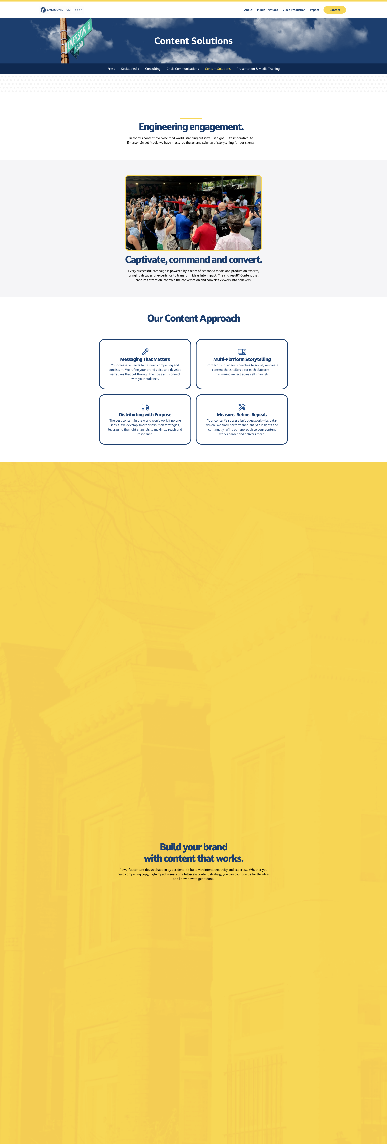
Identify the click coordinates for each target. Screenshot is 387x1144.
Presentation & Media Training (258, 69)
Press (111, 69)
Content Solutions (218, 69)
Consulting (153, 69)
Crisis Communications (183, 69)
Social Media (130, 69)
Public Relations (267, 10)
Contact (335, 10)
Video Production (294, 10)
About (248, 10)
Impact (314, 10)
